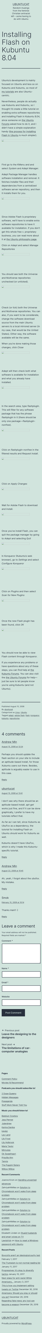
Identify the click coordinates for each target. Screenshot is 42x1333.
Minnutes (6, 1150)
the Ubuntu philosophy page (21, 239)
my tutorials (8, 91)
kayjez (5, 1131)
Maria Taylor (7, 1146)
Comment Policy (9, 1079)
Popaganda (7, 1101)
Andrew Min (9, 741)
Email (5, 982)
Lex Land (6, 1135)
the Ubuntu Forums (16, 677)
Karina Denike (8, 1127)
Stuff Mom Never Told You (14, 1105)
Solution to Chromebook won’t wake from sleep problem (19, 1191)
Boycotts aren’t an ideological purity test (21, 1255)
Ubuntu (24, 712)
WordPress (26, 1323)
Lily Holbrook (8, 1142)
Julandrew (7, 1123)
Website (6, 996)
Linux (17, 712)
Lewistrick (6, 1240)
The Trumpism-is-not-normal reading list (21, 1263)
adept (11, 715)
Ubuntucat (21, 4)
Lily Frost (6, 1138)
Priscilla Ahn (7, 1157)
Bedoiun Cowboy (10, 1116)
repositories (15, 718)
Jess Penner (7, 1120)
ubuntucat (8, 709)
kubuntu (5, 718)
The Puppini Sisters (11, 1165)
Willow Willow (8, 1169)
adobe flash (20, 715)
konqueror (35, 715)
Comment (7, 941)
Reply (4, 779)
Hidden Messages (10, 1097)
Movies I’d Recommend (13, 1082)
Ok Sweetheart (9, 1154)
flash (28, 715)
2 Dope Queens (9, 1093)
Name (5, 968)
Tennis (5, 1161)
